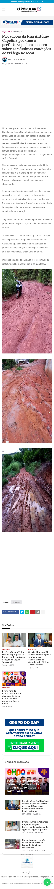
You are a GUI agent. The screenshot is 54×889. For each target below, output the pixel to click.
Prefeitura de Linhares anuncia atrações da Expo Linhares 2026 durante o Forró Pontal (11, 697)
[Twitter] (22, 612)
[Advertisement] (27, 97)
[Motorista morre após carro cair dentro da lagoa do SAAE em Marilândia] (12, 844)
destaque (18, 31)
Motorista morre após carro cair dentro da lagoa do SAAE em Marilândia (33, 844)
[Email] (37, 612)
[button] (3, 10)
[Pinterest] (32, 612)
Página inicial (7, 31)
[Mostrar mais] (43, 612)
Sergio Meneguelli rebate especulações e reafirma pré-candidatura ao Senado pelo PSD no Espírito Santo (39, 658)
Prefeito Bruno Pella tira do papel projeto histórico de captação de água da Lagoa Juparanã (13, 657)
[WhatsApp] (27, 612)
